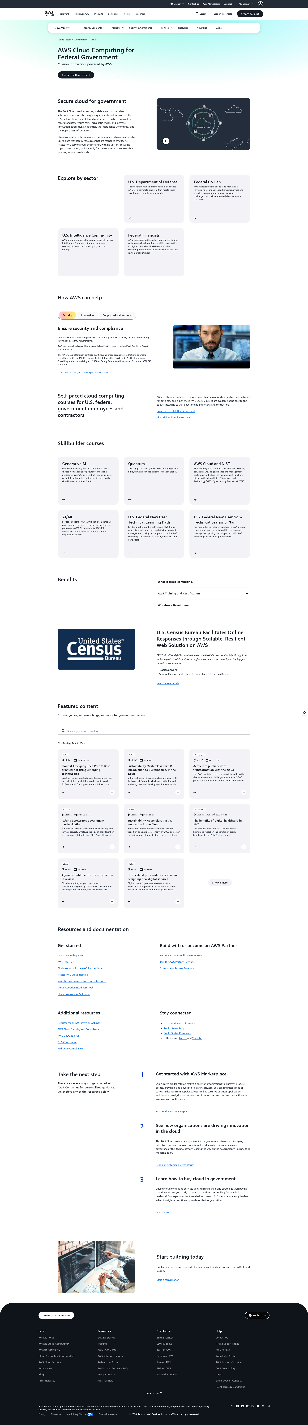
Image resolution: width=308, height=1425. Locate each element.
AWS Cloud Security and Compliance (78, 1029)
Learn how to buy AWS (70, 955)
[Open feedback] (304, 712)
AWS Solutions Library (110, 1356)
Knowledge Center (226, 1356)
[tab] (67, 315)
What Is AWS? (46, 1337)
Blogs (41, 1374)
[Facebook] (237, 1406)
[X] (232, 1406)
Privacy (42, 1414)
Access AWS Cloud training (73, 974)
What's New (45, 1368)
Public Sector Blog (174, 1028)
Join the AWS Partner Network (177, 961)
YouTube (197, 1038)
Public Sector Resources (177, 1033)
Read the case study (168, 682)
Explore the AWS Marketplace (172, 1111)
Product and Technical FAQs (113, 1368)
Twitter (183, 1038)
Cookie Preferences (108, 1414)
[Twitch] (253, 1406)
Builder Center (165, 1337)
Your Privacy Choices (76, 1414)
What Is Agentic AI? (49, 1349)
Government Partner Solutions (177, 968)
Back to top (152, 1393)
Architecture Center (109, 1362)
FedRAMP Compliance (70, 1048)
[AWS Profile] (260, 3)
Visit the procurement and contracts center (82, 981)
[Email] (268, 1406)
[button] (82, 14)
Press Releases (46, 1380)
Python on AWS (165, 1356)
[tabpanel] (154, 349)
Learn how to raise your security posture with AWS (83, 372)
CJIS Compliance (67, 1042)
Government (81, 39)
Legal (219, 1374)
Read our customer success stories (175, 1164)
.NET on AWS (164, 1349)
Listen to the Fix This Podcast (180, 1023)
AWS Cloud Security (49, 1362)
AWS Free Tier (65, 961)
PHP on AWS (164, 1368)
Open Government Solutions (74, 994)
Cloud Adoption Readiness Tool (75, 987)
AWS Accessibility (225, 1368)
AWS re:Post (223, 1349)
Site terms (56, 1414)
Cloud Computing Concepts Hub (56, 1356)
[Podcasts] (263, 1406)
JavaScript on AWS (167, 1374)
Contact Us (222, 1337)
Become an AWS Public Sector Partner (181, 955)
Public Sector (64, 39)
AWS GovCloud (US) (69, 1035)
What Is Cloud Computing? (53, 1343)
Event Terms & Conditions (230, 1386)
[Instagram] (247, 1406)
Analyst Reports (107, 1374)
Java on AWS (164, 1362)
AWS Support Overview (229, 1362)
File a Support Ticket (227, 1343)
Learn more (162, 1212)
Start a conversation (168, 1279)
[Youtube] (258, 1406)
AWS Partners (105, 1380)
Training (102, 1343)
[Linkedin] (242, 1406)
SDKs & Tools (164, 1343)
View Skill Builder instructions (173, 417)
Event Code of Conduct (229, 1380)
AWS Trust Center (107, 1349)
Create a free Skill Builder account (176, 411)
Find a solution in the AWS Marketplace (80, 968)
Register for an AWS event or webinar (79, 1022)
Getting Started (106, 1337)
